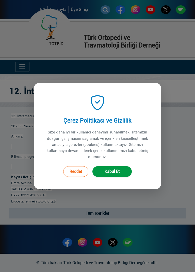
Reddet (76, 171)
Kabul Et (112, 171)
